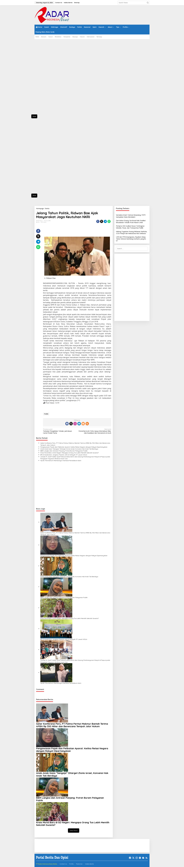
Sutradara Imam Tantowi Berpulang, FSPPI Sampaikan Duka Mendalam (131, 216)
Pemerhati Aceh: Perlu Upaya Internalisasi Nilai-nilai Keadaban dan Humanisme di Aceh (95, 431)
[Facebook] (67, 423)
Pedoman (79, 864)
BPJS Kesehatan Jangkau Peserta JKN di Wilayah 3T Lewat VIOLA (63, 455)
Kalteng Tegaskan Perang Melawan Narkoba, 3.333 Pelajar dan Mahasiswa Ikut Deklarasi (131, 232)
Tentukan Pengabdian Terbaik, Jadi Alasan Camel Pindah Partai (57, 431)
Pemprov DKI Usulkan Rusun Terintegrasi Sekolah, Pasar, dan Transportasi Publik (130, 227)
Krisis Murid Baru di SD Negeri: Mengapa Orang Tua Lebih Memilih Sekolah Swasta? (69, 453)
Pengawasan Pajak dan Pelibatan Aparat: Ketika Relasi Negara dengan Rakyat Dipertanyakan (73, 447)
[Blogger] (83, 423)
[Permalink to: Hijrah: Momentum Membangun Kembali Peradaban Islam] (56, 673)
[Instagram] (75, 423)
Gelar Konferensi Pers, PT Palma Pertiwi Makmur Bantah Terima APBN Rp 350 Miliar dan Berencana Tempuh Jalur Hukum (75, 444)
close (34, 116)
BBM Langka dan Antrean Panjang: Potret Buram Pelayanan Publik (63, 451)
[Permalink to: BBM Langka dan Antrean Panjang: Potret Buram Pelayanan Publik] (56, 587)
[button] (148, 2)
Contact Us (63, 864)
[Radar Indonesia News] (51, 15)
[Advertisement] (44, 78)
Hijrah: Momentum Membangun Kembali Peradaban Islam (60, 460)
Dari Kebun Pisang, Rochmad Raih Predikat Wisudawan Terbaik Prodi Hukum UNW (131, 221)
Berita (38, 222)
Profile (71, 864)
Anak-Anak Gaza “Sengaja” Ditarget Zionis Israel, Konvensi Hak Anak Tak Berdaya (69, 449)
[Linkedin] (79, 423)
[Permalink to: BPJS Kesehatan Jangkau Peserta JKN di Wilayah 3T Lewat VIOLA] (56, 629)
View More (74, 830)
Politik (46, 414)
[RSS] (87, 423)
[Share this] (97, 221)
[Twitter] (71, 423)
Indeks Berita (89, 864)
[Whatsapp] (109, 221)
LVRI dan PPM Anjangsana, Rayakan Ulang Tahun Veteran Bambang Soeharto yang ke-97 (131, 239)
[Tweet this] (101, 221)
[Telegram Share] (105, 221)
